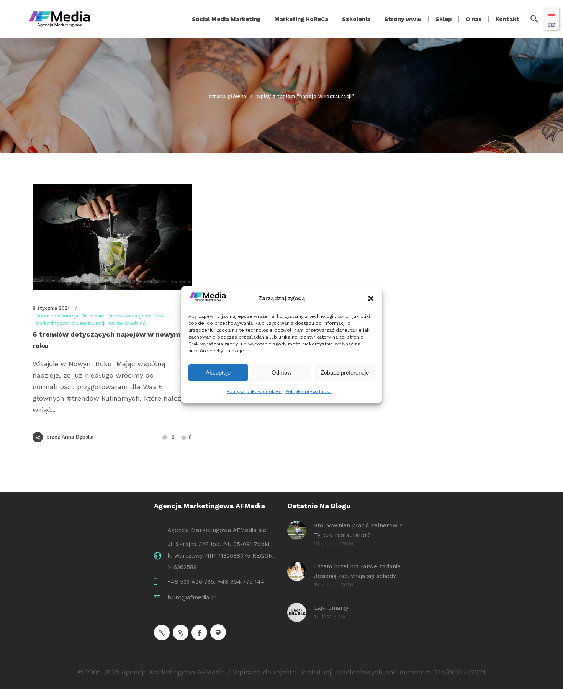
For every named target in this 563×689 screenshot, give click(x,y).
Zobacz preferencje (345, 372)
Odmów (281, 372)
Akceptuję (218, 372)
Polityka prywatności (308, 391)
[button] (371, 299)
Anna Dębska (77, 437)
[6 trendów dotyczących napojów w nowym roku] (112, 237)
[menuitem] (551, 13)
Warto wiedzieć (127, 323)
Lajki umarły (331, 607)
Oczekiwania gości (129, 316)
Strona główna (228, 96)
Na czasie (92, 316)
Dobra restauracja (56, 316)
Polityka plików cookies (254, 391)
